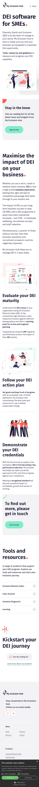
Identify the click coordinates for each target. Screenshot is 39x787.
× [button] (37, 761)
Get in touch (14, 525)
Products (22, 732)
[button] (19, 782)
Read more (18, 770)
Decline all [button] (28, 778)
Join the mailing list (20, 657)
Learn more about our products (19, 664)
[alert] (19, 773)
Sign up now (14, 130)
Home (7, 732)
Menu (34, 6)
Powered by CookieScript (19, 785)
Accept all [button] (10, 778)
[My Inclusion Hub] (12, 7)
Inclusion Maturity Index (13, 754)
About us (8, 735)
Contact (22, 735)
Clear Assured (10, 757)
